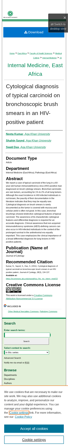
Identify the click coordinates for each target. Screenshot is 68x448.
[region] (34, 417)
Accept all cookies (34, 429)
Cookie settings (19, 412)
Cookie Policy (23, 416)
